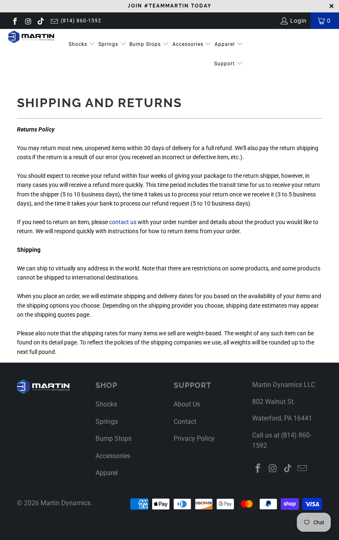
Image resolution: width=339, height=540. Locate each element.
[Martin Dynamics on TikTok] (40, 20)
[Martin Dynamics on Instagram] (28, 20)
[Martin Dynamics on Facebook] (14, 20)
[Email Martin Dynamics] (54, 20)
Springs (109, 44)
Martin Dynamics (66, 503)
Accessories (188, 44)
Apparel (225, 44)
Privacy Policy (194, 438)
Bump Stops (145, 44)
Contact (185, 421)
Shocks (78, 44)
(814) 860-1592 (81, 21)
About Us (187, 404)
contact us (122, 222)
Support (225, 64)
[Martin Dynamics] (31, 37)
